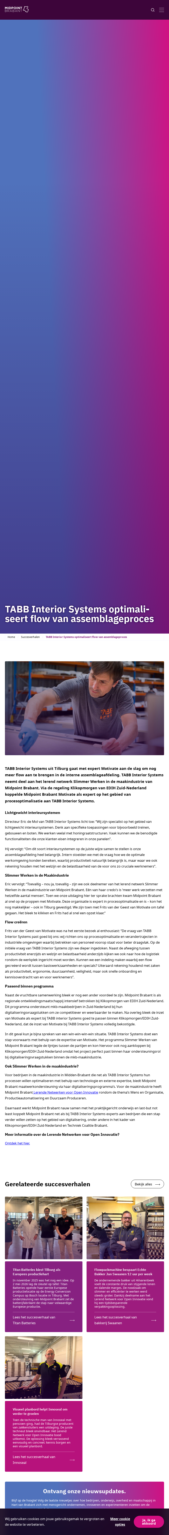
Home (11, 637)
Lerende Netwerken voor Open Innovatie (65, 1092)
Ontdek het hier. (17, 1143)
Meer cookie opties (120, 1522)
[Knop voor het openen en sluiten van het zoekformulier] (153, 10)
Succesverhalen (30, 637)
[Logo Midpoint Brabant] (17, 10)
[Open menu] (161, 9)
